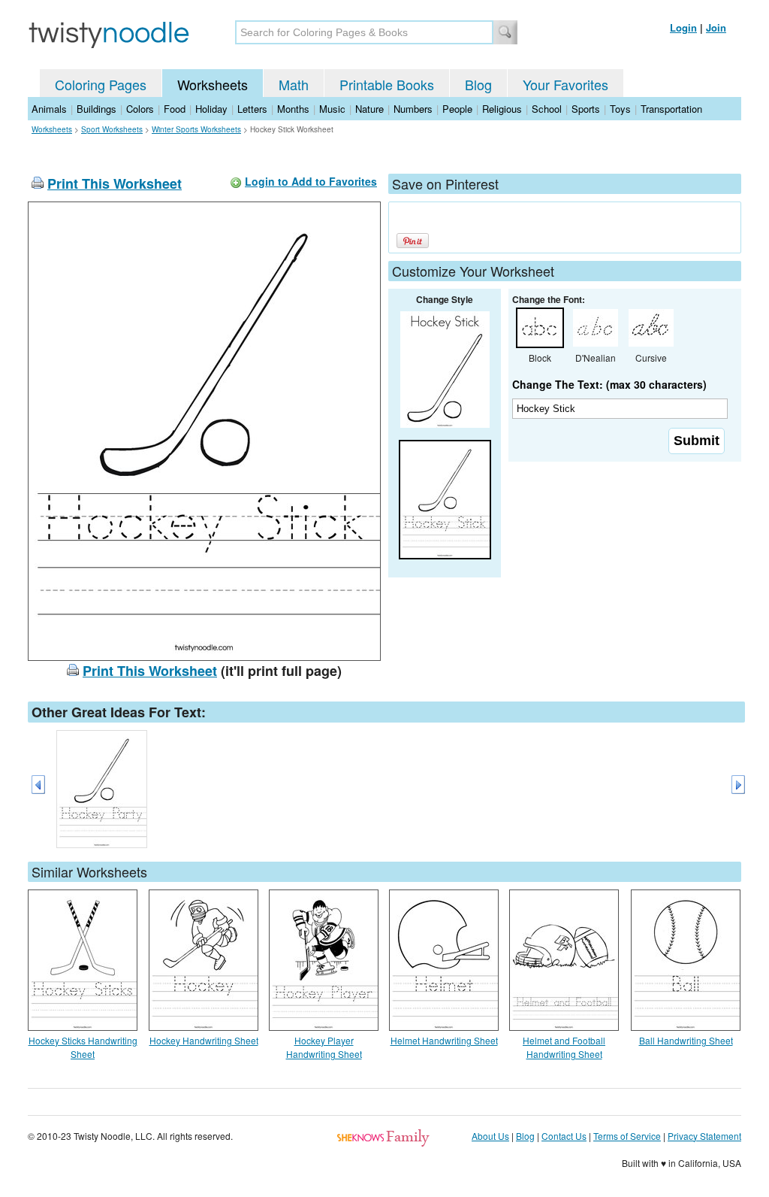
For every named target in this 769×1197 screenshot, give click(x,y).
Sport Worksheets (112, 129)
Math (294, 84)
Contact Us (564, 1135)
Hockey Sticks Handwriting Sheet (83, 1047)
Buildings (96, 109)
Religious (502, 109)
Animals (49, 109)
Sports (585, 109)
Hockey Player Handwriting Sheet (324, 1047)
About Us (490, 1135)
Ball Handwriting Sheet (686, 1040)
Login (683, 27)
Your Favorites (565, 84)
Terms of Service (627, 1135)
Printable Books (386, 84)
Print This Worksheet (114, 183)
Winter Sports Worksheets (196, 129)
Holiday (211, 109)
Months (293, 109)
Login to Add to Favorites (311, 181)
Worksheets (212, 84)
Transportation (671, 109)
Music (332, 109)
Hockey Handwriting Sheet (203, 1040)
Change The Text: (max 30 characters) (609, 384)
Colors (140, 109)
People (457, 109)
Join (716, 27)
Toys (620, 109)
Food (174, 109)
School (547, 109)
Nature (369, 109)
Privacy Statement (704, 1135)
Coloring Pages (100, 84)
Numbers (413, 109)
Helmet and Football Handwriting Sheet (564, 1047)
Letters (252, 109)
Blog (478, 84)
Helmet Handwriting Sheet (444, 1040)
